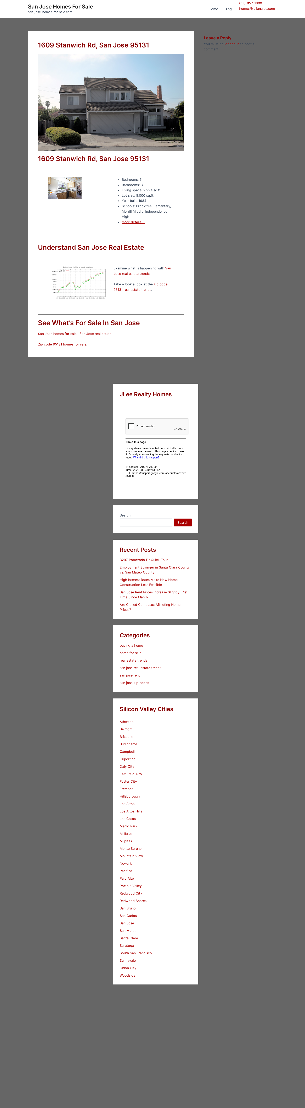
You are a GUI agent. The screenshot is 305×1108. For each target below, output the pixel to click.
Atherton (126, 722)
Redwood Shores (133, 901)
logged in (231, 44)
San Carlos (128, 916)
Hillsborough (130, 796)
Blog (228, 9)
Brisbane (126, 737)
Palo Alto (127, 878)
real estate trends (133, 660)
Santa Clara (129, 938)
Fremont (126, 789)
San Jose (127, 923)
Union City (128, 968)
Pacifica (126, 871)
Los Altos (127, 804)
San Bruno (128, 908)
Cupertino (127, 759)
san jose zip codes (134, 683)
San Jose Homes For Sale (60, 6)
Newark (126, 863)
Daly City (127, 766)
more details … (133, 222)
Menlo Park (128, 826)
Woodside (127, 975)
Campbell (127, 751)
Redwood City (131, 893)
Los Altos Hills (131, 811)
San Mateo (128, 931)
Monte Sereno (131, 848)
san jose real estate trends (140, 668)
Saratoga (127, 945)
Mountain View (131, 856)
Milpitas (126, 841)
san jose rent (130, 675)
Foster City (128, 781)
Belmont (126, 729)
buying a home (131, 645)
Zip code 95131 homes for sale (62, 344)
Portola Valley (131, 886)
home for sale (130, 653)
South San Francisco (136, 953)
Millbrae (126, 834)
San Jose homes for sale (57, 334)
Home (213, 9)
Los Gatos (128, 819)
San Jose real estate (95, 334)
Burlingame (128, 744)
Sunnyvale (128, 960)
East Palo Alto (131, 774)
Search (125, 515)
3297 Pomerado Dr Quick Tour (144, 560)
